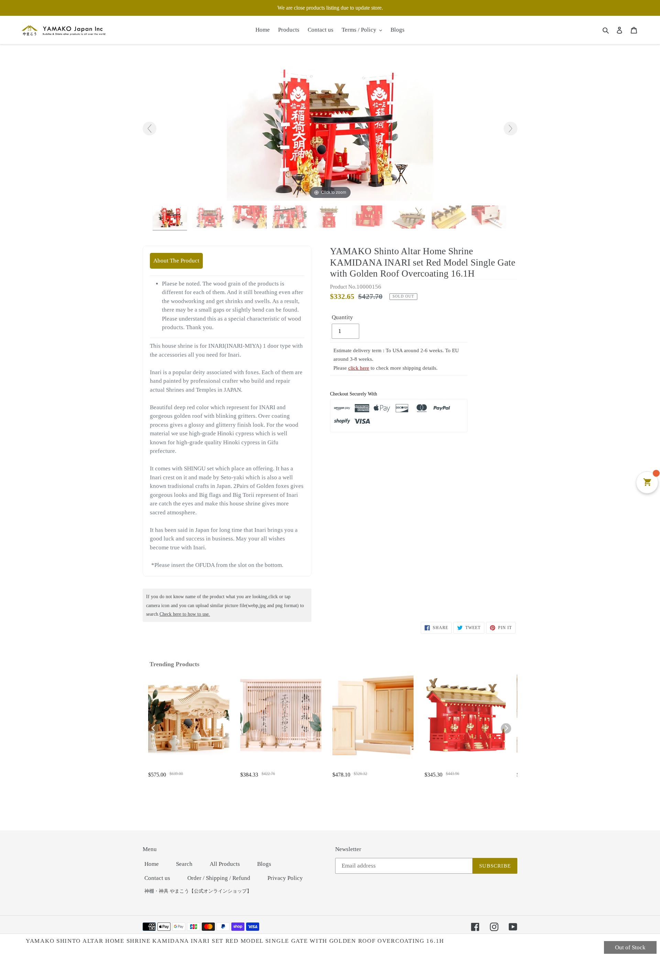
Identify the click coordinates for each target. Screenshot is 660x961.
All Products (225, 864)
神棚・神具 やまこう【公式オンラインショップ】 (198, 891)
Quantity (342, 317)
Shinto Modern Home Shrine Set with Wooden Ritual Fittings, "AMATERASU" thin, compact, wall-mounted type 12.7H (279, 767)
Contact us (157, 878)
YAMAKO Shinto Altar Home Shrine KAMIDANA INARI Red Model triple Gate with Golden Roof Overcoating (464, 767)
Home (151, 864)
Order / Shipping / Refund (218, 878)
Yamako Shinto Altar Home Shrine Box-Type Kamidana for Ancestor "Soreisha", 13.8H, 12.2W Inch (368, 767)
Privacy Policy (285, 878)
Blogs (264, 864)
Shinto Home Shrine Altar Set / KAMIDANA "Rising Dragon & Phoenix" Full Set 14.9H (181, 767)
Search (184, 864)
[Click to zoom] (330, 131)
